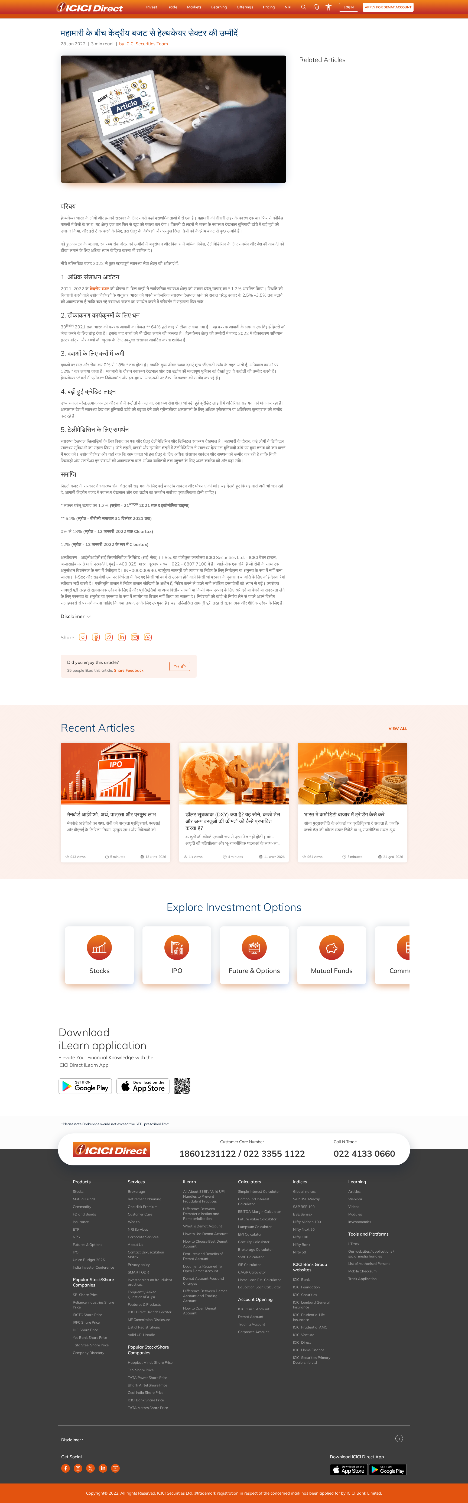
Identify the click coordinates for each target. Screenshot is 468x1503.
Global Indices (304, 1191)
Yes (176, 666)
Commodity (82, 1206)
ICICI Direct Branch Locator (149, 1312)
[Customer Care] (316, 7)
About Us (135, 1244)
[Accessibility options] (328, 7)
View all (398, 728)
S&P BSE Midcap (306, 1199)
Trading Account (251, 1324)
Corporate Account (253, 1332)
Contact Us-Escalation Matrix (146, 1254)
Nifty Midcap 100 (307, 1222)
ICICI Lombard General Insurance (311, 1304)
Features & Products (144, 1304)
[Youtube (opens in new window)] (115, 1468)
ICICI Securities (305, 1294)
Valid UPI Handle (141, 1335)
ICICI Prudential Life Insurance (309, 1317)
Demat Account (251, 1316)
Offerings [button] (245, 7)
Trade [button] (172, 7)
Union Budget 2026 (89, 1260)
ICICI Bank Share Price (146, 1400)
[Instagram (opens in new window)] (78, 1468)
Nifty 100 (300, 1237)
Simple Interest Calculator (259, 1191)
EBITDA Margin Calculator (259, 1211)
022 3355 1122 (274, 1153)
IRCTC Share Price (87, 1315)
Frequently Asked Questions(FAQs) (142, 1294)
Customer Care (140, 1214)
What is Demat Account (202, 1226)
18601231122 (207, 1153)
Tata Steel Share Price (91, 1345)
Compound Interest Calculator (253, 1201)
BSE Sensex (302, 1214)
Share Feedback (128, 670)
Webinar (355, 1199)
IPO (76, 1252)
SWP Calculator (251, 1257)
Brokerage (136, 1191)
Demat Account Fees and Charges (203, 1280)
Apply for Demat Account (388, 7)
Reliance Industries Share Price (93, 1304)
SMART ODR (138, 1272)
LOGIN (349, 7)
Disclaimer (72, 616)
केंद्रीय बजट (99, 288)
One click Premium (142, 1206)
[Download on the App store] (349, 1469)
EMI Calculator (250, 1234)
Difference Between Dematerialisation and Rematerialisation (201, 1214)
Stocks (78, 1191)
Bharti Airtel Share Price (147, 1385)
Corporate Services (143, 1237)
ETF (76, 1229)
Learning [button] (219, 7)
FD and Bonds (84, 1214)
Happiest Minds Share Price (150, 1362)
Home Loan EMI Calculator (259, 1280)
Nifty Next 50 (304, 1229)
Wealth (134, 1222)
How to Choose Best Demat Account (205, 1243)
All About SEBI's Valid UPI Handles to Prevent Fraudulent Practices (204, 1196)
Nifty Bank (301, 1244)
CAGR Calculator (252, 1272)
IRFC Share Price (86, 1322)
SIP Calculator (249, 1264)
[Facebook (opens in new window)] (65, 1468)
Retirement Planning (144, 1199)
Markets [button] (194, 7)
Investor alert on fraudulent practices (150, 1282)
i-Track (353, 1244)
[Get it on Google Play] (388, 1469)
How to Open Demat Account (199, 1310)
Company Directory (88, 1352)
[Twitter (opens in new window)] (90, 1468)
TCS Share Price (141, 1370)
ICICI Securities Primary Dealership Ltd (311, 1360)
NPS (76, 1237)
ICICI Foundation (306, 1287)
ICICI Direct (302, 1342)
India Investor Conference (93, 1267)
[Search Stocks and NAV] (304, 7)
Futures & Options (87, 1244)
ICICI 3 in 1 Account (253, 1309)
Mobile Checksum (362, 1271)
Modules (355, 1214)
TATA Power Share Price (147, 1377)
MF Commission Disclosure (149, 1319)
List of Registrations (144, 1327)
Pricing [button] (269, 7)
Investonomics (359, 1222)
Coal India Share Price (145, 1392)
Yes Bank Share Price (90, 1337)
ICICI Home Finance (308, 1350)
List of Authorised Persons (369, 1263)
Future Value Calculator (257, 1219)
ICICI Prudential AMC (310, 1327)
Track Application (362, 1278)
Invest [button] (151, 7)
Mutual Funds (84, 1199)
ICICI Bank (301, 1279)
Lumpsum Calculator (255, 1226)
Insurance (81, 1222)
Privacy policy (139, 1264)
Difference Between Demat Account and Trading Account (205, 1296)
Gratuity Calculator (253, 1242)
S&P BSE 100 (304, 1206)
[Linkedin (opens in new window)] (103, 1468)
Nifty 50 (299, 1252)
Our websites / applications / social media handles (371, 1253)
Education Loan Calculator (259, 1287)
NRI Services (138, 1229)
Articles (354, 1191)
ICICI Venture (303, 1335)
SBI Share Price (85, 1294)
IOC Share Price (85, 1330)
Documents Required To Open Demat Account (202, 1268)
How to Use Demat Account (205, 1234)
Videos (353, 1206)
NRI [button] (288, 7)
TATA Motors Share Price (148, 1407)
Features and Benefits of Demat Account (203, 1256)
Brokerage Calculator (255, 1249)
